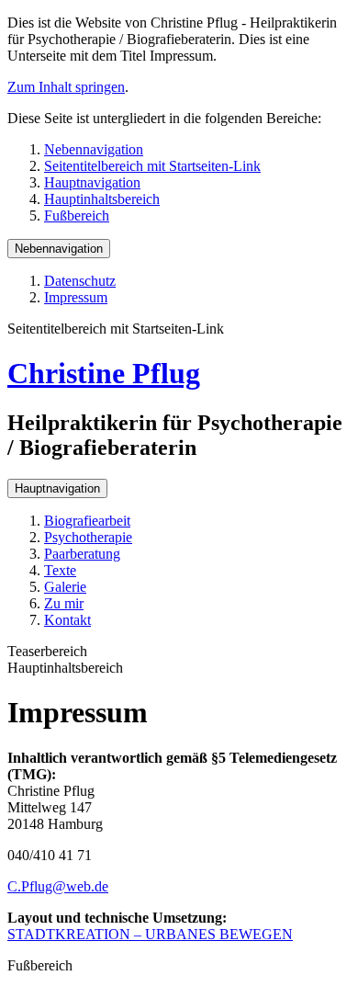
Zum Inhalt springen (66, 87)
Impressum (75, 297)
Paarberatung (82, 553)
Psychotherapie (88, 537)
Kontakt (67, 620)
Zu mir (64, 603)
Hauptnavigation (92, 182)
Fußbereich (76, 215)
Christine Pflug (103, 373)
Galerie (65, 587)
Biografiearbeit (87, 520)
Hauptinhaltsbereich (102, 199)
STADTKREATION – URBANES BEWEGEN (150, 934)
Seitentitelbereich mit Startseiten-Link (152, 166)
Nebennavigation (93, 149)
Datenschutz (80, 281)
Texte (60, 570)
